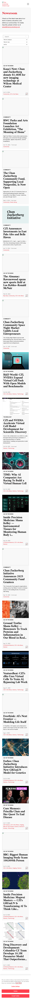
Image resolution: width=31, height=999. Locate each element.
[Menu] (28, 4)
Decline (15, 991)
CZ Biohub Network (8, 542)
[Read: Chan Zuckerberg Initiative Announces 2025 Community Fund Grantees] (15, 573)
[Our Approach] (6, 4)
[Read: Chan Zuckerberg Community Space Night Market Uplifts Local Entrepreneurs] (15, 325)
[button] (15, 39)
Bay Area (5, 295)
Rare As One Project (8, 826)
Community (6, 94)
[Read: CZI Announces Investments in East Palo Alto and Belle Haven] (15, 229)
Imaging (22, 824)
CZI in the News (14, 94)
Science (14, 394)
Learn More (18, 983)
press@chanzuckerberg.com (11, 27)
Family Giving (13, 202)
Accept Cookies (15, 996)
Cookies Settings (15, 986)
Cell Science (6, 824)
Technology (20, 394)
